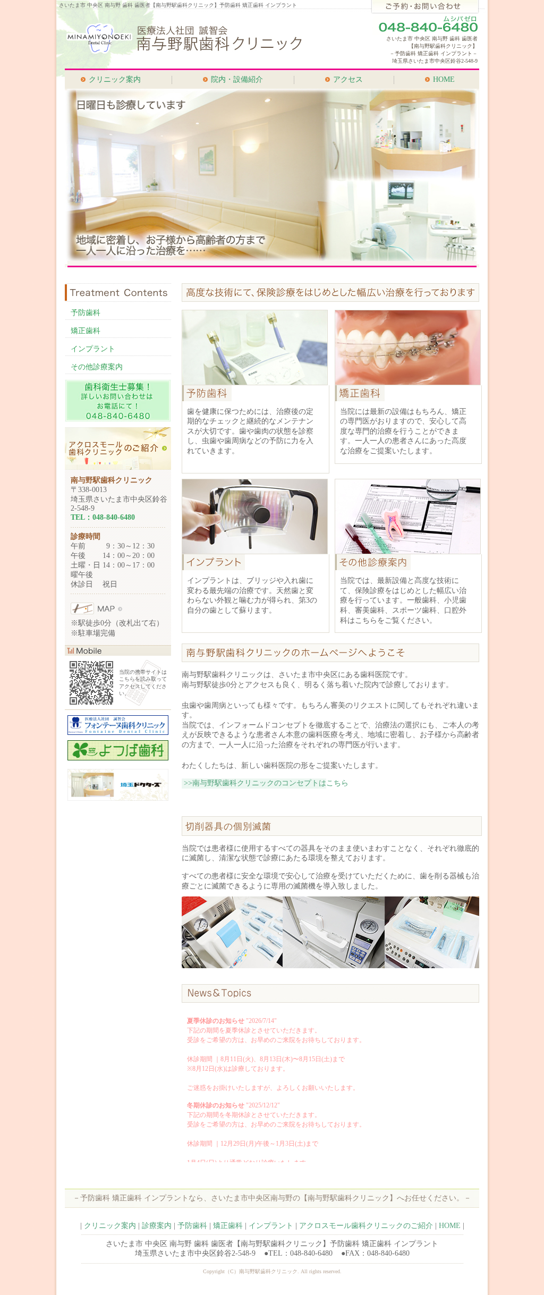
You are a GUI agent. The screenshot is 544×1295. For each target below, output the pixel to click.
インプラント (93, 349)
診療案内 (157, 1226)
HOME (444, 79)
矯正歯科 (85, 331)
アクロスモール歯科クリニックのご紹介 (366, 1226)
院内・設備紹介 (237, 79)
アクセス (348, 79)
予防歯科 (85, 313)
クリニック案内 (115, 79)
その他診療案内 (97, 367)
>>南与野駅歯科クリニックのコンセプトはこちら (266, 783)
